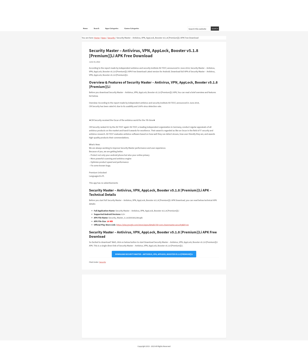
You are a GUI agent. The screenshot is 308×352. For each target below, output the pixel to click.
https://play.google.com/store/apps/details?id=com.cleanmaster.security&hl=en (152, 224)
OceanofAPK (150, 13)
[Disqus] (154, 306)
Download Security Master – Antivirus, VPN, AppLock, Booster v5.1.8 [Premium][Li (154, 254)
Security (102, 262)
